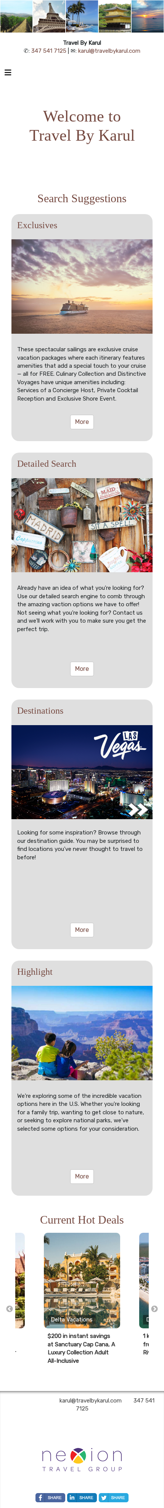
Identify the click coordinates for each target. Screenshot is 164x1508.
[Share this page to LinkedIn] (82, 1497)
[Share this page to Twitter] (114, 1497)
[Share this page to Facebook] (50, 1497)
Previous (9, 1309)
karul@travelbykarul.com (109, 50)
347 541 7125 (48, 50)
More (82, 421)
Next (154, 1309)
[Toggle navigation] (8, 74)
